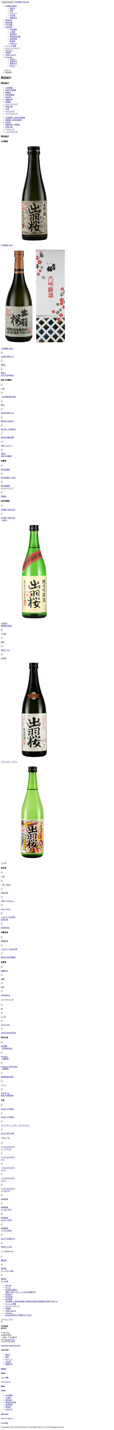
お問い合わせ (10, 1311)
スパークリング (11, 104)
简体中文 (13, 61)
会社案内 (8, 1299)
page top (8, 1285)
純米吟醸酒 (9, 95)
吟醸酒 (8, 92)
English (12, 59)
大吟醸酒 (8, 88)
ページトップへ (7, 1319)
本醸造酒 (8, 99)
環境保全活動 (15, 36)
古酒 (7, 109)
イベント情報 (10, 1304)
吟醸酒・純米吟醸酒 (13, 120)
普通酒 (8, 102)
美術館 (8, 1308)
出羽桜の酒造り (11, 1290)
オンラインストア (12, 1306)
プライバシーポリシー (7, 1418)
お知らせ (13, 43)
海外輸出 (13, 34)
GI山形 (12, 15)
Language (8, 1313)
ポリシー (13, 13)
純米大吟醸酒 (10, 90)
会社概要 (13, 29)
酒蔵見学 (13, 18)
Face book (4, 1345)
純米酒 (8, 97)
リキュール (9, 111)
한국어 (12, 66)
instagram (17, 1345)
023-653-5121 (10, 1340)
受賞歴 (12, 41)
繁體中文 (13, 64)
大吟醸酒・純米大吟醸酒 (15, 118)
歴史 (11, 11)
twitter (11, 1345)
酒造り (12, 8)
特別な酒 (8, 106)
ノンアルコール (11, 113)
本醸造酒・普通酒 (12, 125)
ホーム (8, 70)
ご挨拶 (12, 32)
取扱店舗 (8, 1297)
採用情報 (13, 39)
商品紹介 (8, 1294)
